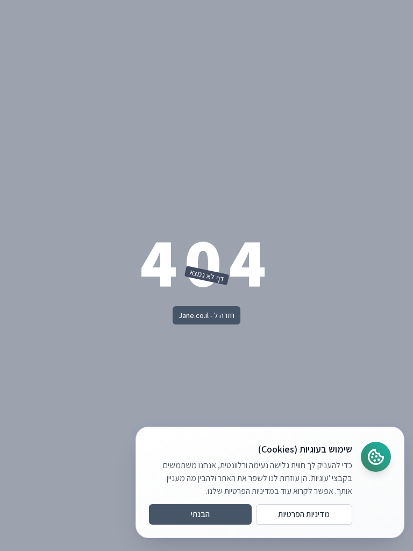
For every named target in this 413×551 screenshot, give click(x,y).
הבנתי (200, 514)
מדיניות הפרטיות (304, 514)
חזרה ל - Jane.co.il (206, 315)
